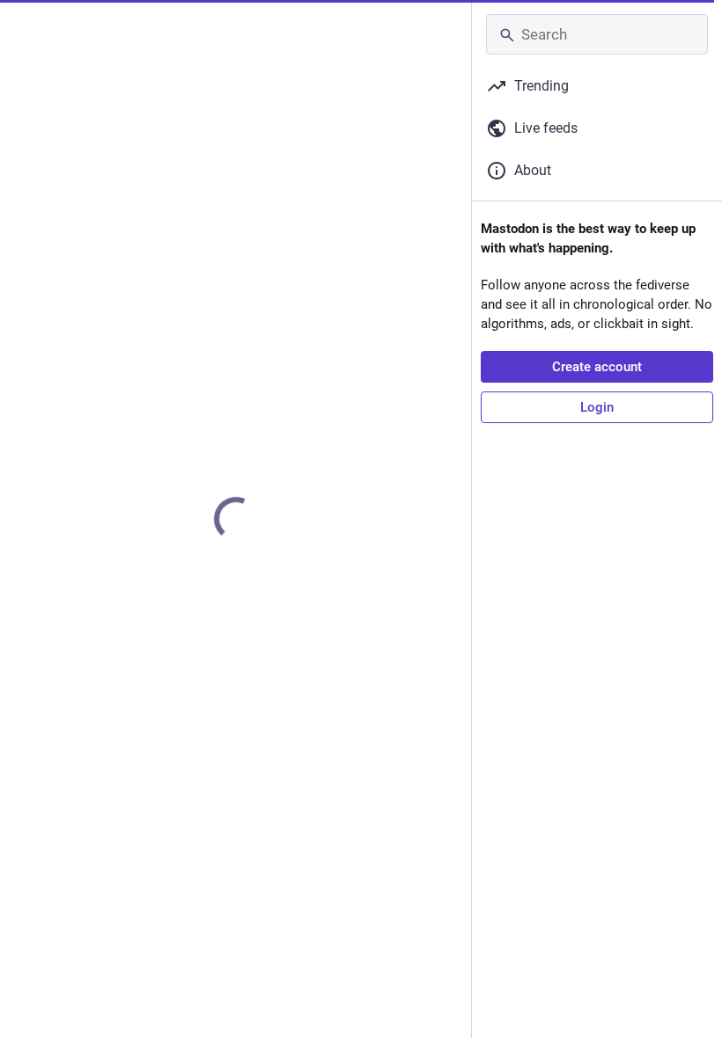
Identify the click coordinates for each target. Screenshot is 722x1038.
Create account (597, 367)
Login (597, 407)
